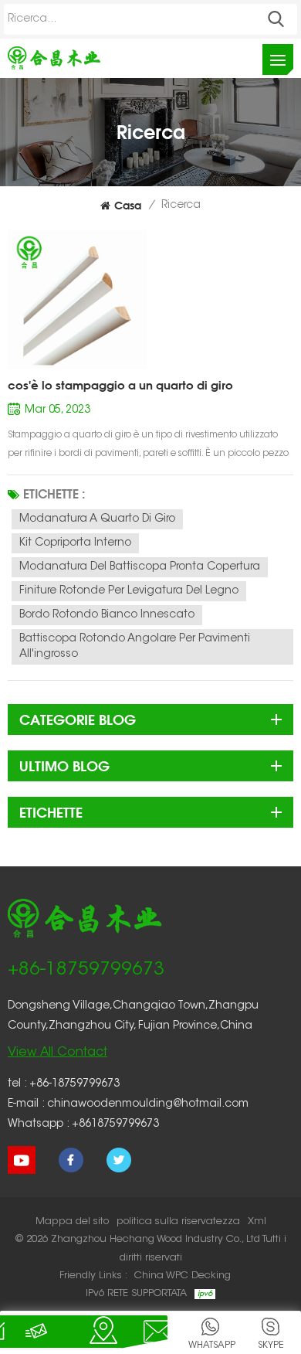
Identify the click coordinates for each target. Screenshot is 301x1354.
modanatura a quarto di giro (97, 519)
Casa (127, 205)
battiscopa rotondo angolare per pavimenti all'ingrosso (134, 647)
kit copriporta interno (75, 543)
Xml (257, 1221)
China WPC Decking (182, 1276)
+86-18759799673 (86, 970)
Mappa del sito (72, 1221)
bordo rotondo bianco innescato (106, 615)
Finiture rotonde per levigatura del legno (128, 591)
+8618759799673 (115, 1124)
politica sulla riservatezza (178, 1221)
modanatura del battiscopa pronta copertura (139, 567)
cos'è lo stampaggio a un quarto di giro (120, 385)
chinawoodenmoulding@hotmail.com (148, 1104)
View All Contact (57, 1052)
